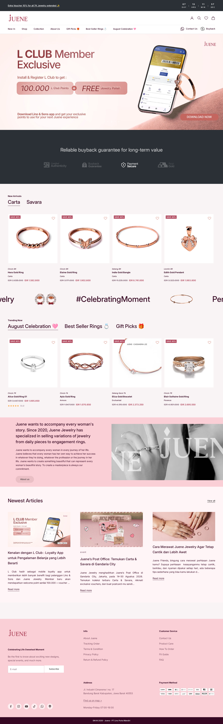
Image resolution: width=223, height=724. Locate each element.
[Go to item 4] (167, 165)
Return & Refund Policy (95, 659)
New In (11, 29)
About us (24, 479)
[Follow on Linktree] (50, 706)
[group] (111, 82)
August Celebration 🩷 (124, 29)
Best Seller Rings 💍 (96, 29)
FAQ (161, 659)
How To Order (166, 649)
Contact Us (165, 638)
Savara (34, 202)
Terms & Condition (93, 649)
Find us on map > (92, 700)
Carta (14, 202)
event (83, 552)
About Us (55, 29)
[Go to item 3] (130, 165)
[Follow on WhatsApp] (42, 706)
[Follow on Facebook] (10, 706)
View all (211, 500)
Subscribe (54, 669)
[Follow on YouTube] (26, 706)
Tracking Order (91, 643)
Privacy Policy (90, 654)
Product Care (166, 643)
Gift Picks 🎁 (72, 29)
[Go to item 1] (55, 165)
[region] (111, 82)
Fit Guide (164, 654)
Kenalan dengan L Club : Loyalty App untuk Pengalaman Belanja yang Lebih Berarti (37, 558)
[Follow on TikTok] (34, 706)
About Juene (90, 638)
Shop (24, 29)
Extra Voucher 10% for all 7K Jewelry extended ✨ (34, 5)
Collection (39, 29)
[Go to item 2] (92, 165)
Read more (13, 589)
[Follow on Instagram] (18, 706)
